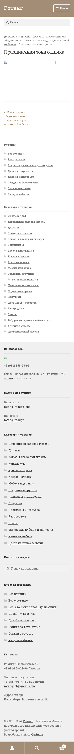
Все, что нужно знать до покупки (30, 165)
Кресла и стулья (19, 256)
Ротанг (13, 7)
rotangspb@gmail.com (19, 686)
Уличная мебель (19, 326)
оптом (8, 378)
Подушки (14, 296)
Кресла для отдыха (21, 250)
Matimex (36, 734)
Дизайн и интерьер (21, 176)
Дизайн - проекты (32, 36)
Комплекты (16, 244)
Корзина (57, 745)
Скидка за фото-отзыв (23, 182)
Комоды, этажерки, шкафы (26, 239)
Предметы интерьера (22, 302)
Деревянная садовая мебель (26, 221)
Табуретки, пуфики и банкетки (29, 320)
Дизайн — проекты (20, 171)
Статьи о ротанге (19, 188)
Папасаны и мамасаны (23, 285)
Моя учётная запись (12, 748)
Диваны (13, 227)
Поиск (37, 748)
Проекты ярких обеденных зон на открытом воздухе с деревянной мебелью (36, 40)
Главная (13, 36)
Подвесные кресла (20, 291)
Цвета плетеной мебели (23, 331)
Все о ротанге (16, 159)
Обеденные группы (21, 273)
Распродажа (16, 308)
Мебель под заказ (19, 268)
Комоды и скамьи (20, 233)
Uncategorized (17, 216)
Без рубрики (16, 153)
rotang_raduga (14, 420)
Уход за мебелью (19, 194)
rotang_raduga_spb (17, 406)
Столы (12, 314)
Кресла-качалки (18, 262)
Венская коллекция (25, 279)
